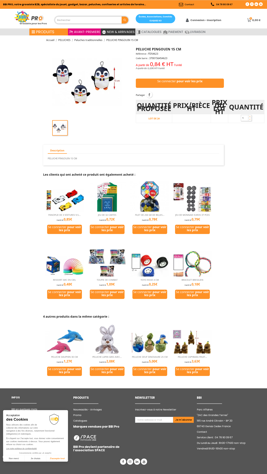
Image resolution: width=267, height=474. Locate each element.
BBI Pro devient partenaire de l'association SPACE (96, 448)
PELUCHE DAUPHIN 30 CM (64, 356)
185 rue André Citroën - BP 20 (214, 421)
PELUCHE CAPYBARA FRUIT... (192, 356)
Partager (149, 95)
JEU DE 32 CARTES (107, 214)
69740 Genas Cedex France (214, 426)
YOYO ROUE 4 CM (150, 279)
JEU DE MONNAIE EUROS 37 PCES (192, 214)
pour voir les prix (190, 81)
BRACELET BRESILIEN (192, 279)
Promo (77, 415)
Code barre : (142, 58)
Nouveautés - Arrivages (87, 409)
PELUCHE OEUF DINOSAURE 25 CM (150, 356)
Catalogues (80, 421)
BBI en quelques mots (24, 409)
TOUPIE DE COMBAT (107, 279)
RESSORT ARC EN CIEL (64, 279)
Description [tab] (57, 150)
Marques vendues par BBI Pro (96, 426)
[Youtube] (261, 4)
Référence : (142, 53)
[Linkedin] (256, 4)
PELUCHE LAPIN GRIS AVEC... (107, 356)
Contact (202, 432)
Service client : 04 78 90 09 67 (215, 437)
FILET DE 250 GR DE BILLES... (149, 214)
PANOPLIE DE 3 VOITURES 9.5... (64, 214)
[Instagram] (252, 4)
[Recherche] (125, 20)
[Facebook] (247, 4)
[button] (155, 18)
